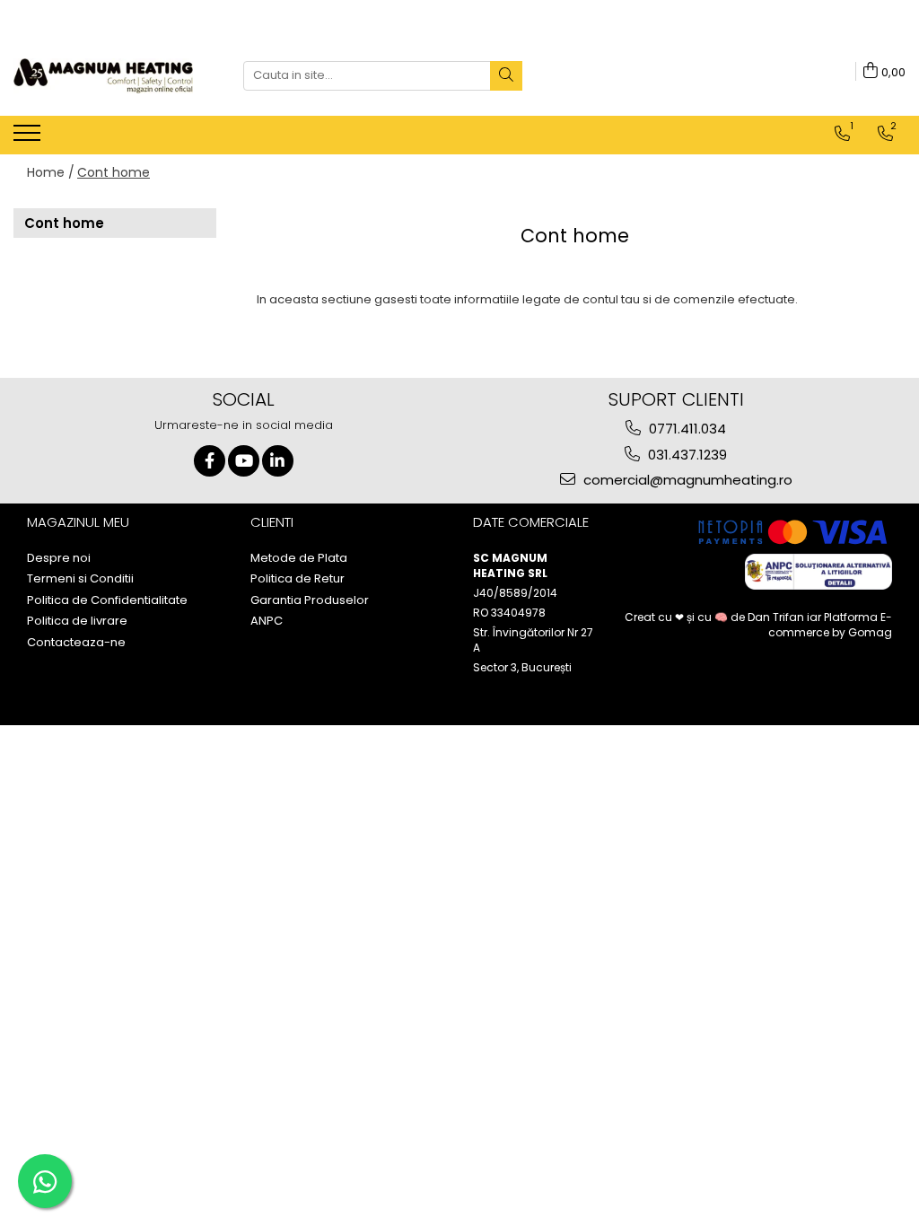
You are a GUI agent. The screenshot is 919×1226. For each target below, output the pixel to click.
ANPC (266, 621)
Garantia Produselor (309, 600)
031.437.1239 (685, 454)
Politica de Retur (297, 579)
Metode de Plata (298, 558)
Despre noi (59, 558)
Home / (50, 172)
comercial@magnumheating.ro (686, 479)
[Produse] (29, 138)
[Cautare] (506, 76)
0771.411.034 (685, 428)
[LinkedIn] (277, 461)
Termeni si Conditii (80, 579)
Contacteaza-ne (76, 643)
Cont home (113, 172)
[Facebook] (209, 461)
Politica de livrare (77, 621)
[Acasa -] (103, 75)
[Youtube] (243, 461)
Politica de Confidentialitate (107, 600)
